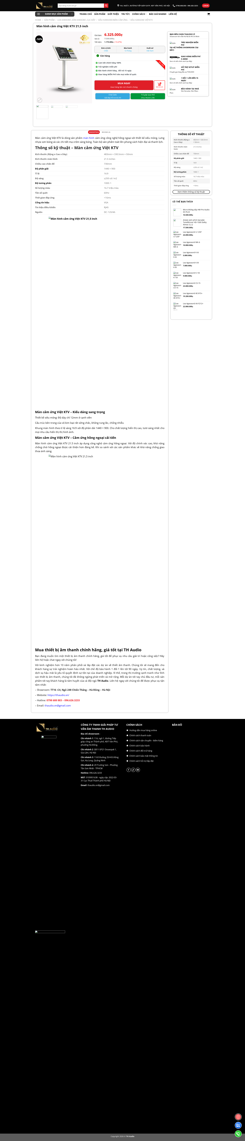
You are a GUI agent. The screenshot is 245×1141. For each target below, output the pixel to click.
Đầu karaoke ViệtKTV (142, 20)
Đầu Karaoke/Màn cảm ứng (113, 20)
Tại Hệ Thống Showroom (182, 47)
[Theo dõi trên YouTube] (138, 770)
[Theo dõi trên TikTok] (133, 770)
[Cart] (208, 14)
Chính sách (138, 14)
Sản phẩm (99, 14)
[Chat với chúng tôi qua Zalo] (238, 1125)
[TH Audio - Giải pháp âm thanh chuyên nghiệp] (44, 5)
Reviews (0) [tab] (106, 132)
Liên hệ (173, 14)
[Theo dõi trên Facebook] (129, 770)
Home (38, 20)
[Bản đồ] (238, 1117)
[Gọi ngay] (238, 1134)
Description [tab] (94, 132)
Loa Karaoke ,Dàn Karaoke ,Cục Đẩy (76, 20)
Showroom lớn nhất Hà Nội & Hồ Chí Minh (184, 36)
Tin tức (125, 14)
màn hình (88, 138)
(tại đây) (189, 61)
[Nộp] (106, 5)
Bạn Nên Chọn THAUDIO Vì (182, 34)
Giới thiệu (113, 14)
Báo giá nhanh (157, 14)
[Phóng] (39, 100)
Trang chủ (85, 14)
